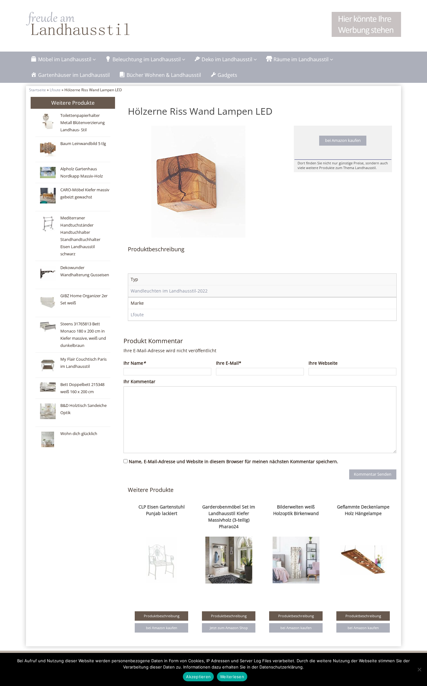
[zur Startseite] (104, 23)
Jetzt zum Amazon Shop (229, 627)
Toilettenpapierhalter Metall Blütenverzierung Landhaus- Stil (82, 123)
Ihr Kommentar (139, 381)
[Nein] (419, 669)
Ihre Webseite (323, 363)
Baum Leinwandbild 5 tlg (83, 143)
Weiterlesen (232, 676)
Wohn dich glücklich (78, 433)
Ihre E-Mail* (228, 363)
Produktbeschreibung (161, 615)
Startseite (37, 89)
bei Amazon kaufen (343, 140)
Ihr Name (134, 363)
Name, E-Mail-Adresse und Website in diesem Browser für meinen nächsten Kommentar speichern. (233, 461)
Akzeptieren (198, 676)
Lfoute (55, 89)
